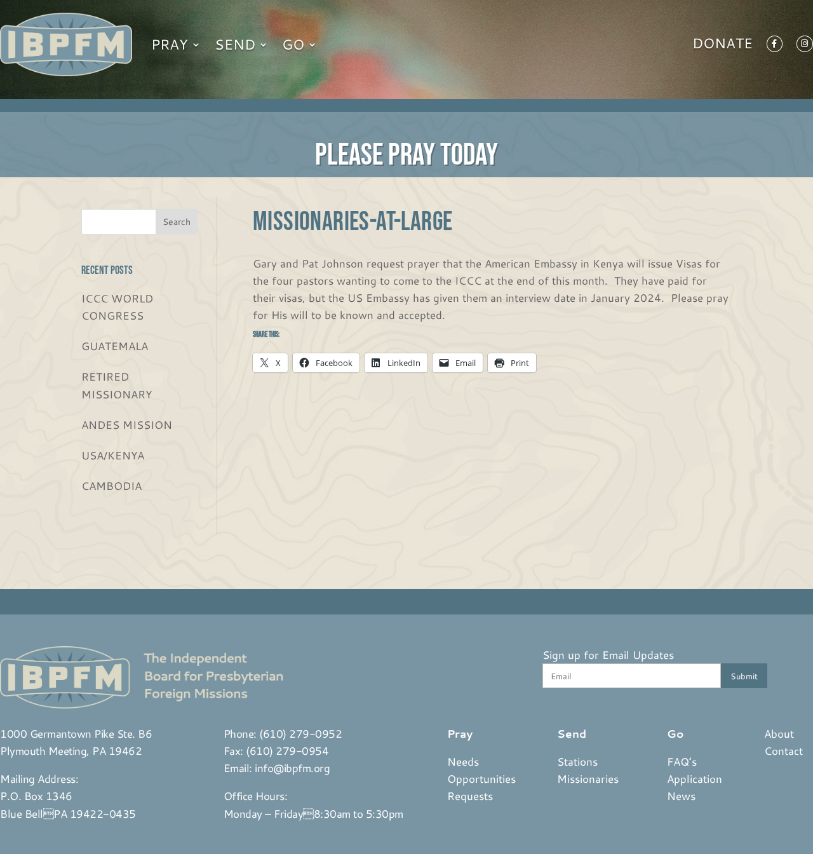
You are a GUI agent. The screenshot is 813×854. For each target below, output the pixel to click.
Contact (783, 750)
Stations (577, 761)
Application (694, 778)
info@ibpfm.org (292, 767)
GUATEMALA (114, 345)
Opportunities (481, 778)
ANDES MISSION (126, 424)
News (681, 795)
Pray (169, 44)
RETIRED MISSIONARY (116, 385)
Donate (722, 46)
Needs (463, 761)
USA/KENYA (112, 455)
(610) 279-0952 (300, 733)
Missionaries (588, 778)
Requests (470, 795)
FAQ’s (682, 761)
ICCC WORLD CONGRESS (117, 306)
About (779, 733)
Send (235, 44)
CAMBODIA (111, 485)
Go (293, 44)
